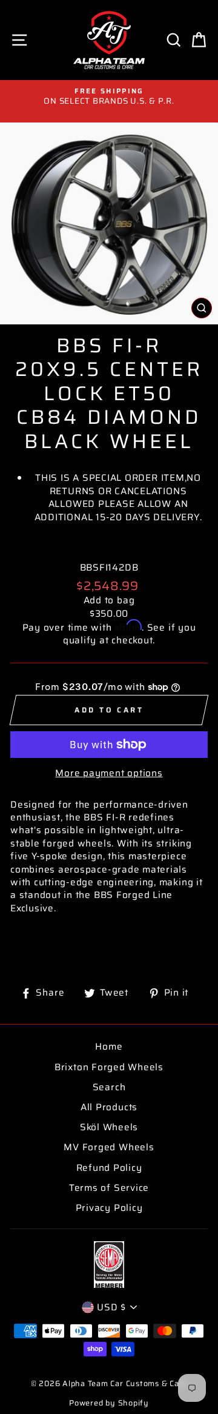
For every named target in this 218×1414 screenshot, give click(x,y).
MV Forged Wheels (109, 1147)
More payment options (108, 773)
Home (108, 1046)
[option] (109, 96)
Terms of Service (109, 1188)
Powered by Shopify (109, 1403)
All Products (109, 1107)
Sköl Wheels (109, 1127)
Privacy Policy (109, 1208)
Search (109, 1087)
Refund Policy (109, 1168)
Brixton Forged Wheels (109, 1067)
